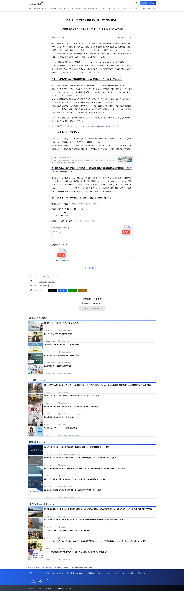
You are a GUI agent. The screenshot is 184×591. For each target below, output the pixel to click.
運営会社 (32, 573)
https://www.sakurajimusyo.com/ (84, 204)
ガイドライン (119, 573)
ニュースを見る (148, 318)
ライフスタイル (135, 9)
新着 (30, 9)
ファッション (116, 9)
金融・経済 (146, 9)
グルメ (98, 9)
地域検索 (37, 9)
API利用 (130, 573)
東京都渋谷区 (44, 285)
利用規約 (91, 573)
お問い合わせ (141, 573)
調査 (153, 9)
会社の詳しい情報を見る (92, 308)
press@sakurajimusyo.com (85, 221)
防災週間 (51, 281)
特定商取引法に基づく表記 (75, 573)
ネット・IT (106, 9)
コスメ (125, 9)
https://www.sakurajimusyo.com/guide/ (102, 126)
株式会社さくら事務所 (125, 37)
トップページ (34, 567)
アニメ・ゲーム (63, 9)
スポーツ (53, 9)
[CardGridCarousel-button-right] (132, 255)
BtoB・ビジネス (76, 9)
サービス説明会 (58, 573)
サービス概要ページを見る (168, 586)
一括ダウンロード (93, 268)
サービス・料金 (44, 573)
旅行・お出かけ (88, 9)
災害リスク (43, 281)
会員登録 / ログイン (148, 3)
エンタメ (45, 9)
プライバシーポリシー (104, 573)
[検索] (136, 3)
